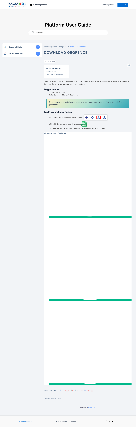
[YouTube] (109, 421)
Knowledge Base (107, 5)
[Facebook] (106, 421)
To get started (52, 71)
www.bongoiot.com (26, 421)
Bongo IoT (63, 47)
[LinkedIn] (112, 421)
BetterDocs (91, 407)
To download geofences (55, 74)
